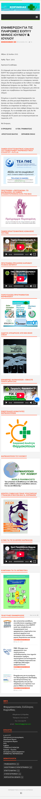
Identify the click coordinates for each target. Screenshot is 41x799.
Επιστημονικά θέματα (10, 741)
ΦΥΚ (5, 743)
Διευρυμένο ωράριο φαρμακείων (13, 752)
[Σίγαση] (31, 254)
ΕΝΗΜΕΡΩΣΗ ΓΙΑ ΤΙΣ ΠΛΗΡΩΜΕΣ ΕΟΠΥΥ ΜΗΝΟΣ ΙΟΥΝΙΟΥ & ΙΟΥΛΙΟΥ (17, 33)
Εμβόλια (6, 745)
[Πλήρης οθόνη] (34, 254)
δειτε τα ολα (33, 615)
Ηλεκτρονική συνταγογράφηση (13, 737)
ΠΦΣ (15, 42)
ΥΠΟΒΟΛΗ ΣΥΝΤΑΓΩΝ (11, 747)
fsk (31, 42)
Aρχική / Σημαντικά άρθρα (21, 639)
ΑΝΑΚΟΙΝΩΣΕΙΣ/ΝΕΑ (7, 42)
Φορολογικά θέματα (9, 739)
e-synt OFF (7, 735)
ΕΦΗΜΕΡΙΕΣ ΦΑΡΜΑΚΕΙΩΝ (13, 754)
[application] (20, 247)
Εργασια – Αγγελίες (9, 749)
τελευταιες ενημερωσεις (12, 616)
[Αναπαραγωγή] (6, 254)
